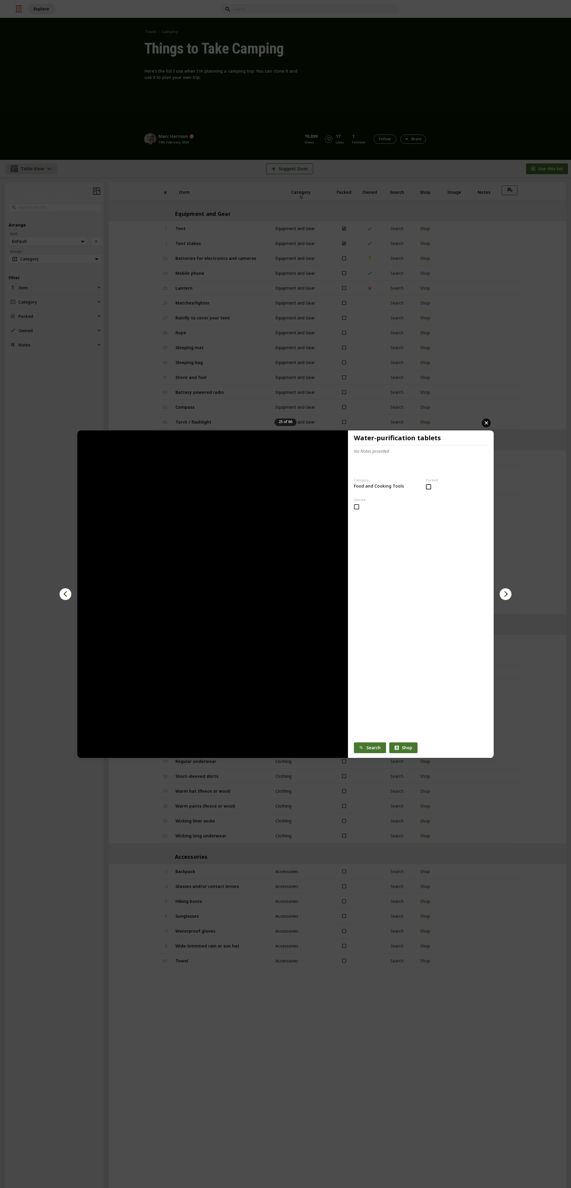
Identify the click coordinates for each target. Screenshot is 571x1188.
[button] (65, 594)
